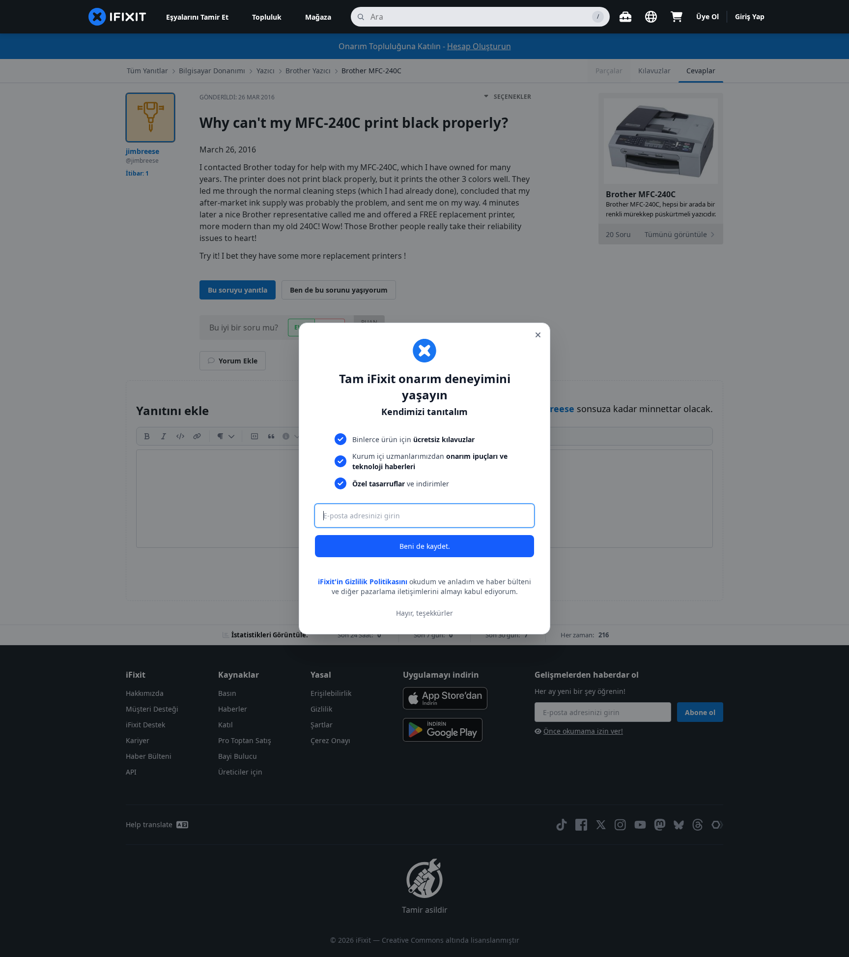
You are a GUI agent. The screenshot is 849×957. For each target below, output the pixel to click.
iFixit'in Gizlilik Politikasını (362, 581)
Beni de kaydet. (424, 546)
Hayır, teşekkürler (424, 613)
